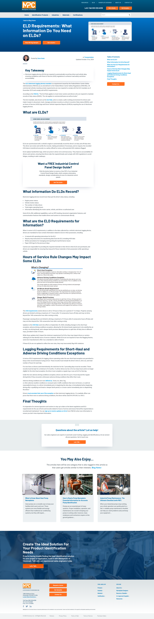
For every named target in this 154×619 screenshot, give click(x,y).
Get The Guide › (58, 182)
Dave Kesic (41, 58)
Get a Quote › (51, 42)
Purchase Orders (101, 616)
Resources (84, 2)
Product (100, 588)
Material (100, 593)
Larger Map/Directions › (29, 597)
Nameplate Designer (105, 2)
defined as (48, 381)
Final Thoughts (112, 79)
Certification (101, 596)
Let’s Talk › (33, 566)
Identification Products (40, 15)
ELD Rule (49, 100)
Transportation (89, 57)
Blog (93, 2)
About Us (118, 2)
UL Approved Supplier (122, 596)
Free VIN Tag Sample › (32, 42)
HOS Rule (36, 325)
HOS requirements (31, 311)
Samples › (126, 8)
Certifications (78, 15)
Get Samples (58, 590)
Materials (66, 15)
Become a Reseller (121, 593)
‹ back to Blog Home (29, 20)
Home (26, 15)
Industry (100, 590)
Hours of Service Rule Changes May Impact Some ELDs (118, 69)
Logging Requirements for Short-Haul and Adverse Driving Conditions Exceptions (119, 74)
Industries (55, 15)
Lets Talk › (77, 442)
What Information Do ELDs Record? (118, 62)
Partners (52, 616)
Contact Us (128, 2)
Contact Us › (116, 84)
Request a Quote (58, 585)
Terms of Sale (75, 616)
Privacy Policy (62, 616)
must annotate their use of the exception (40, 393)
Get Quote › (112, 8)
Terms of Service (88, 616)
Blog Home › (97, 468)
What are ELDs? (112, 59)
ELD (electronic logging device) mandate (38, 83)
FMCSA (36, 94)
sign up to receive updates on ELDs (56, 411)
